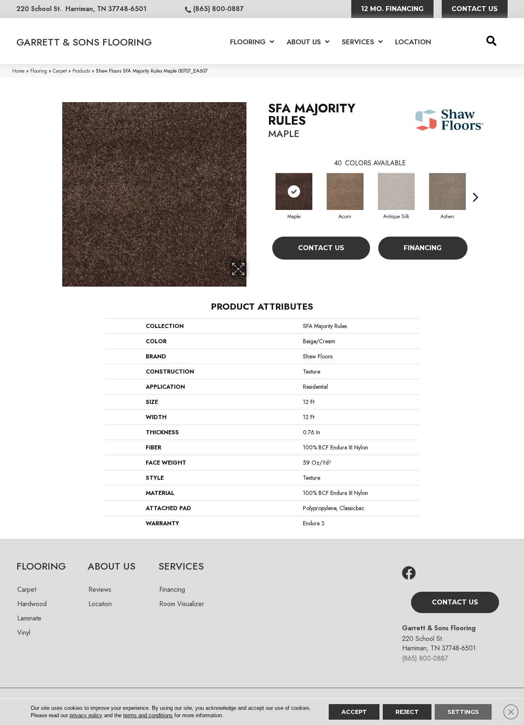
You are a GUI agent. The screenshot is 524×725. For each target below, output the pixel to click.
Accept (354, 712)
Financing (423, 248)
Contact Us (321, 248)
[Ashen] (447, 191)
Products (81, 70)
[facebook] (409, 573)
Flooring (38, 70)
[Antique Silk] (396, 191)
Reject (407, 712)
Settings (463, 712)
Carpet (60, 70)
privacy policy (86, 715)
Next (476, 184)
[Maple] (293, 191)
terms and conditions (148, 715)
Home (18, 70)
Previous (264, 184)
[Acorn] (345, 191)
